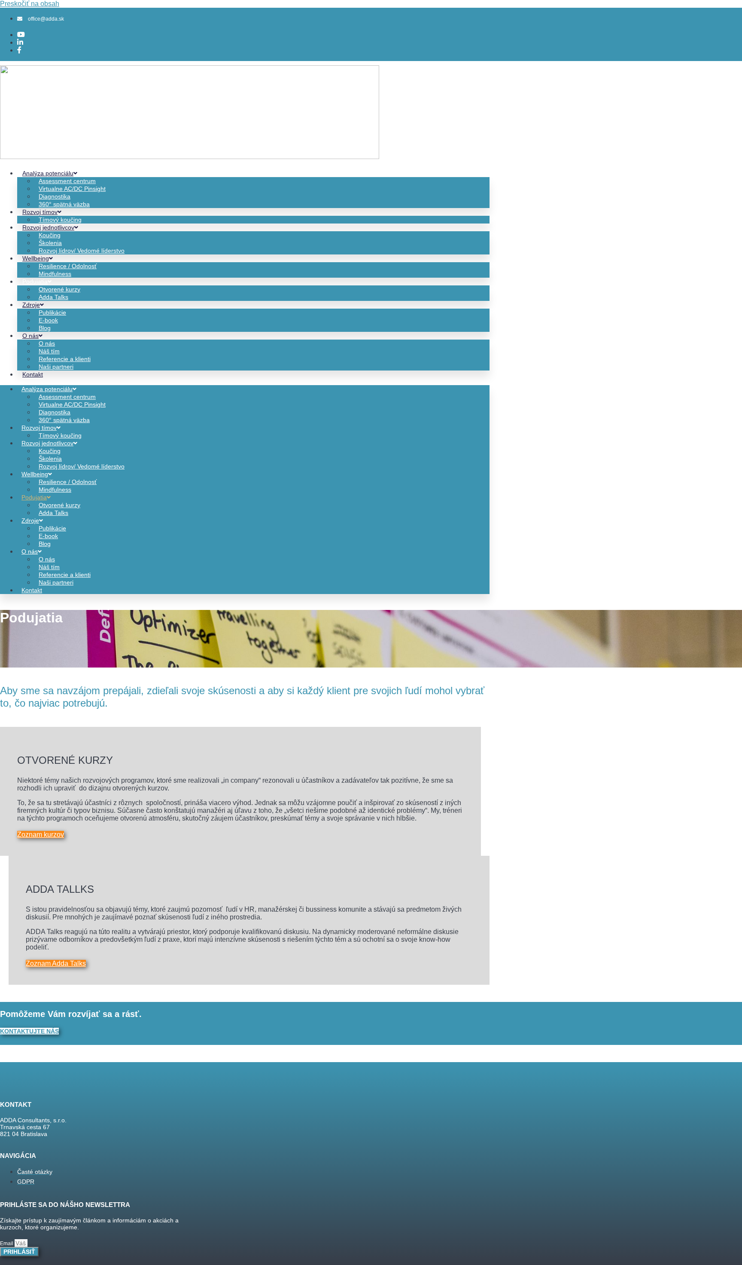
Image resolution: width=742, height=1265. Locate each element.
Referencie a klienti (65, 358)
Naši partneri (56, 366)
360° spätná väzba (64, 204)
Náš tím (49, 351)
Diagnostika (54, 196)
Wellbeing (35, 258)
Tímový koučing (60, 219)
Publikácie (52, 312)
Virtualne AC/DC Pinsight (72, 188)
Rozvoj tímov (40, 211)
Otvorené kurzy (59, 289)
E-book (48, 320)
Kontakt (32, 374)
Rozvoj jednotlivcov (48, 227)
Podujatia (35, 281)
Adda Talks (53, 297)
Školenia (50, 242)
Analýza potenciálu (47, 173)
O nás (30, 335)
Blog (45, 328)
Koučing (50, 235)
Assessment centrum (67, 181)
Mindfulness (55, 273)
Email (7, 1243)
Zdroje (31, 304)
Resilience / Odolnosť (68, 266)
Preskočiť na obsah (29, 3)
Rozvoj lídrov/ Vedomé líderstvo (82, 250)
